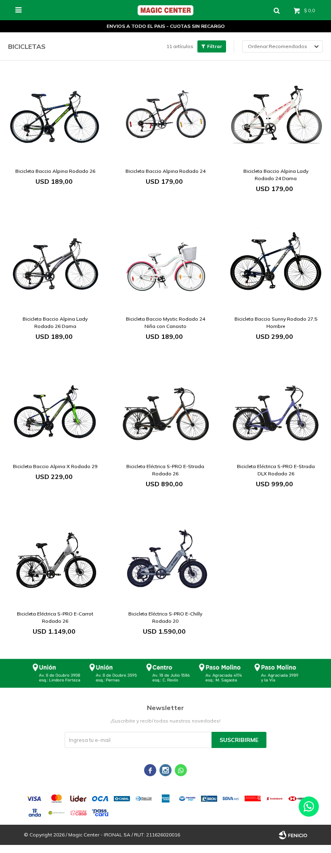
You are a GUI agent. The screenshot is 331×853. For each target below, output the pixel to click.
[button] (276, 10)
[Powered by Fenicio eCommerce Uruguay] (293, 835)
